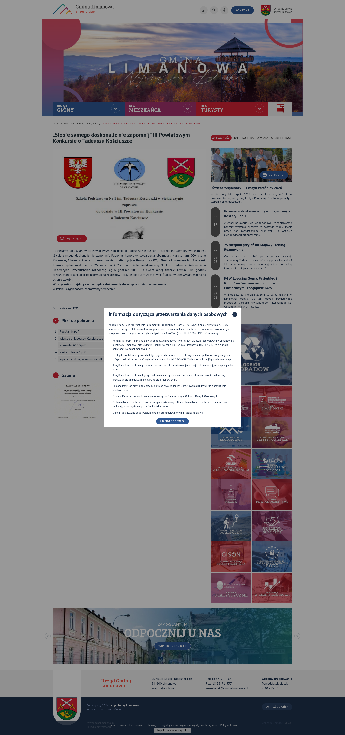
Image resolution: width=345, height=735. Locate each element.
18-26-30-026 (183, 359)
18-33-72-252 (211, 345)
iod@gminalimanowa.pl (218, 359)
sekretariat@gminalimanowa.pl (130, 349)
